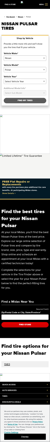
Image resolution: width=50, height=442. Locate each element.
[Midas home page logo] (25, 4)
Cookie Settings (11, 432)
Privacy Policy (37, 422)
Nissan (20, 17)
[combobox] (25, 58)
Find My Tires (25, 100)
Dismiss (24, 436)
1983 (7, 364)
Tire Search (10, 17)
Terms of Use (13, 424)
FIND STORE (25, 325)
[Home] (2, 17)
